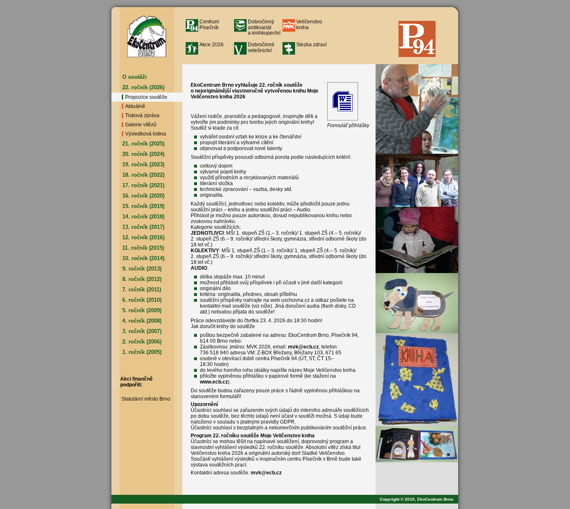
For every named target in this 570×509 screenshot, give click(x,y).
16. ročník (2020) (143, 196)
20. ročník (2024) (143, 154)
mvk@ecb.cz (303, 347)
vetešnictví (261, 47)
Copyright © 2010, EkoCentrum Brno (419, 499)
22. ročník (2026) (143, 87)
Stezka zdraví (311, 45)
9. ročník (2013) (141, 269)
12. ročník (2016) (143, 237)
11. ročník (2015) (143, 248)
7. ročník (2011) (141, 289)
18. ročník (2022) (143, 175)
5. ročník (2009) (141, 310)
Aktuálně (135, 106)
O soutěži (134, 77)
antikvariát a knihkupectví (264, 27)
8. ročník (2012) (141, 279)
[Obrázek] (417, 109)
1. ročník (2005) (141, 352)
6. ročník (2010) (141, 300)
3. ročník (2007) (141, 331)
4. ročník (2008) (141, 321)
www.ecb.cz (214, 382)
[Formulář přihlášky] (342, 121)
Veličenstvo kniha (309, 24)
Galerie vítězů (140, 125)
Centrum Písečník (209, 24)
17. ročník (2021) (143, 185)
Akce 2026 (211, 45)
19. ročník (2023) (143, 164)
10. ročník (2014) (143, 258)
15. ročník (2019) (143, 206)
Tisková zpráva (142, 115)
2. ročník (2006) (141, 341)
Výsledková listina (145, 134)
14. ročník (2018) (143, 216)
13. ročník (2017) (143, 227)
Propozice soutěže (146, 97)
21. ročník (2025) (143, 143)
